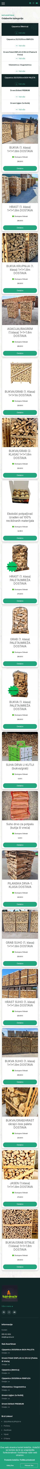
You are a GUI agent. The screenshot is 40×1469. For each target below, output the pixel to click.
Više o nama (7, 1306)
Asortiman (7, 1430)
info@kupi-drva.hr (8, 1337)
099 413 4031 (6, 1334)
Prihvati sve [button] (29, 1465)
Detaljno (20, 168)
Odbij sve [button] (10, 1465)
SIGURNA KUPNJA (11, 1422)
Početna (7, 1426)
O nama (7, 1438)
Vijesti (6, 1434)
